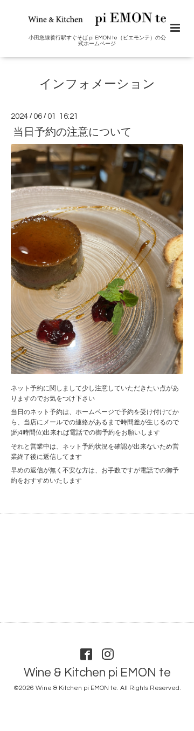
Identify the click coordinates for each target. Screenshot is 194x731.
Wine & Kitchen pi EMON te (97, 673)
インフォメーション (97, 84)
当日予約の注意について (72, 131)
